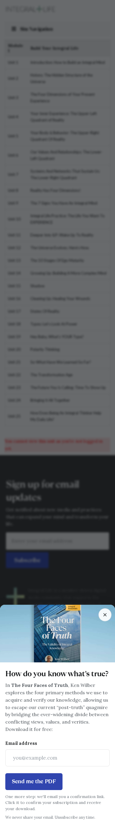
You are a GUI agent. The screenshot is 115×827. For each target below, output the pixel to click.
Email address (21, 743)
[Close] (104, 614)
